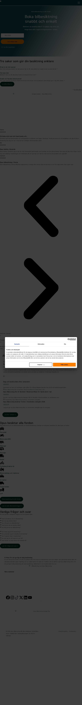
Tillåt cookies (64, 364)
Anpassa (39, 364)
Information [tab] (41, 344)
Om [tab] (65, 344)
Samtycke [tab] (17, 344)
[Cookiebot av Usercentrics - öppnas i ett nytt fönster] (69, 339)
